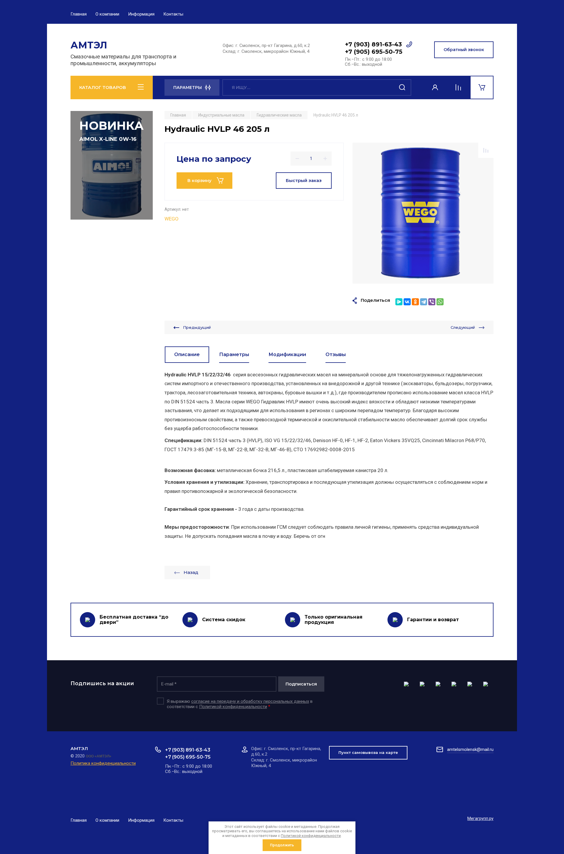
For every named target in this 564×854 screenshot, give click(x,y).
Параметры (234, 354)
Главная (78, 14)
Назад (191, 572)
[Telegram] (423, 301)
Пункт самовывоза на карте (368, 752)
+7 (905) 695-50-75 (373, 51)
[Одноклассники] (415, 301)
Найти (402, 87)
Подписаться (301, 684)
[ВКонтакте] (407, 301)
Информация (141, 14)
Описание (187, 354)
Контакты (173, 14)
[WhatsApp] (440, 301)
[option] (423, 213)
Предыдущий (197, 327)
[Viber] (431, 301)
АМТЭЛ (88, 45)
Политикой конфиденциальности (233, 706)
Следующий (463, 327)
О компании (107, 14)
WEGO (171, 219)
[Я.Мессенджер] (398, 301)
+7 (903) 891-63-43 (373, 44)
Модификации (287, 354)
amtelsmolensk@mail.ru (470, 749)
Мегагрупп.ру (480, 818)
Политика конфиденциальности (103, 763)
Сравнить (486, 150)
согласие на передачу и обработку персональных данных (250, 701)
